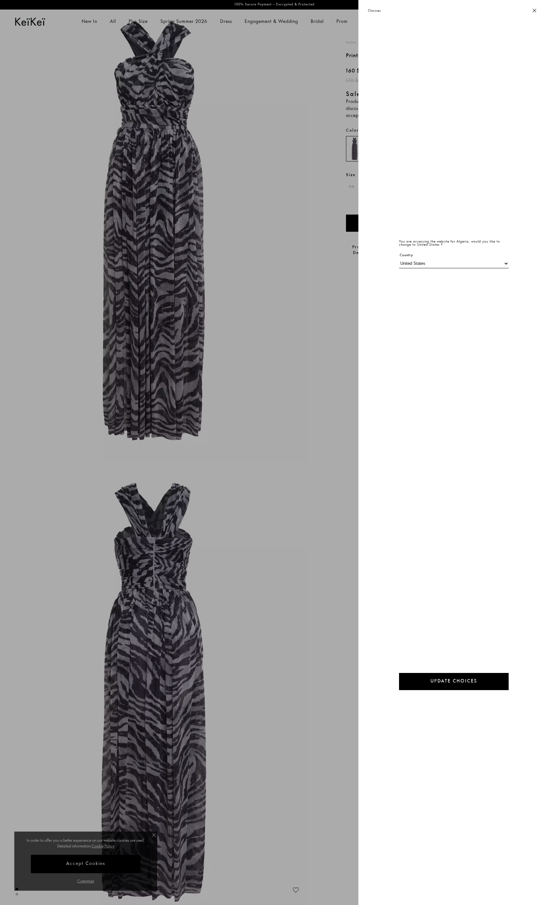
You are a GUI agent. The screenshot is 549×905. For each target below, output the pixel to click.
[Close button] (534, 11)
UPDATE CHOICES (453, 681)
